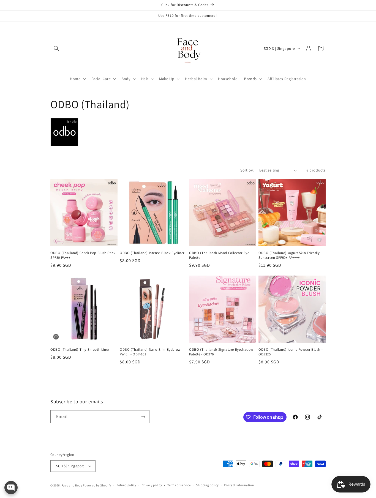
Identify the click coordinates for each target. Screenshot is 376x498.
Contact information (239, 485)
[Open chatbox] (11, 487)
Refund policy (126, 485)
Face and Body (72, 485)
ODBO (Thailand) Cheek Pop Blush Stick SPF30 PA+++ (82, 255)
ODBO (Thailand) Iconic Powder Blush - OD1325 (290, 352)
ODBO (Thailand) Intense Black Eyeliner (152, 253)
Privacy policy (152, 485)
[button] (56, 48)
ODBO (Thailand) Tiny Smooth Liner (79, 349)
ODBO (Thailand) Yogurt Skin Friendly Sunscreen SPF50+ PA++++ (289, 255)
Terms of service (178, 485)
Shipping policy (207, 485)
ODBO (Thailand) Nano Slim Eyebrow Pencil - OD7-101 (150, 352)
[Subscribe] (143, 416)
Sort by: (247, 170)
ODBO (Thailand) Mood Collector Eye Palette (219, 255)
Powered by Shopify (97, 485)
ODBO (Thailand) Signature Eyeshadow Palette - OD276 (221, 352)
